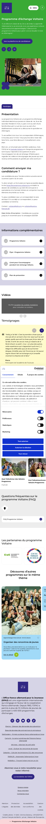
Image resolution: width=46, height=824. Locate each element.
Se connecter (42, 8)
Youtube (23, 721)
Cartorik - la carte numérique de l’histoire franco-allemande (23, 739)
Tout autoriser (23, 441)
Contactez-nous (23, 794)
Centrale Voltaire (16, 149)
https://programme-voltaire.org (18, 185)
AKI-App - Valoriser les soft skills (23, 745)
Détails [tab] (20, 375)
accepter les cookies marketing (26, 305)
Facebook (28, 721)
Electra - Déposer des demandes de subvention (23, 726)
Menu (35, 8)
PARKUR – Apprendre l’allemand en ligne (23, 757)
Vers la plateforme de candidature (17, 41)
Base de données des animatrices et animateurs (23, 730)
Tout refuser (23, 454)
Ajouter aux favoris (4, 49)
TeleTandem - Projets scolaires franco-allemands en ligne (23, 734)
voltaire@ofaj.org (15, 206)
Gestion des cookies (40, 806)
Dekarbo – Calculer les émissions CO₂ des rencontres (23, 753)
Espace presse (23, 787)
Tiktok (34, 721)
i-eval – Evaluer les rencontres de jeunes (23, 749)
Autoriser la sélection (23, 447)
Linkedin (18, 721)
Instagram (12, 721)
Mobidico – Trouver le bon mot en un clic (23, 760)
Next (25, 316)
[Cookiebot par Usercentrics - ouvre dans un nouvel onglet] (34, 368)
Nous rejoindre (23, 790)
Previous (21, 316)
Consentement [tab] (7, 375)
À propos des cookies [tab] (35, 375)
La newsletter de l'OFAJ (23, 777)
